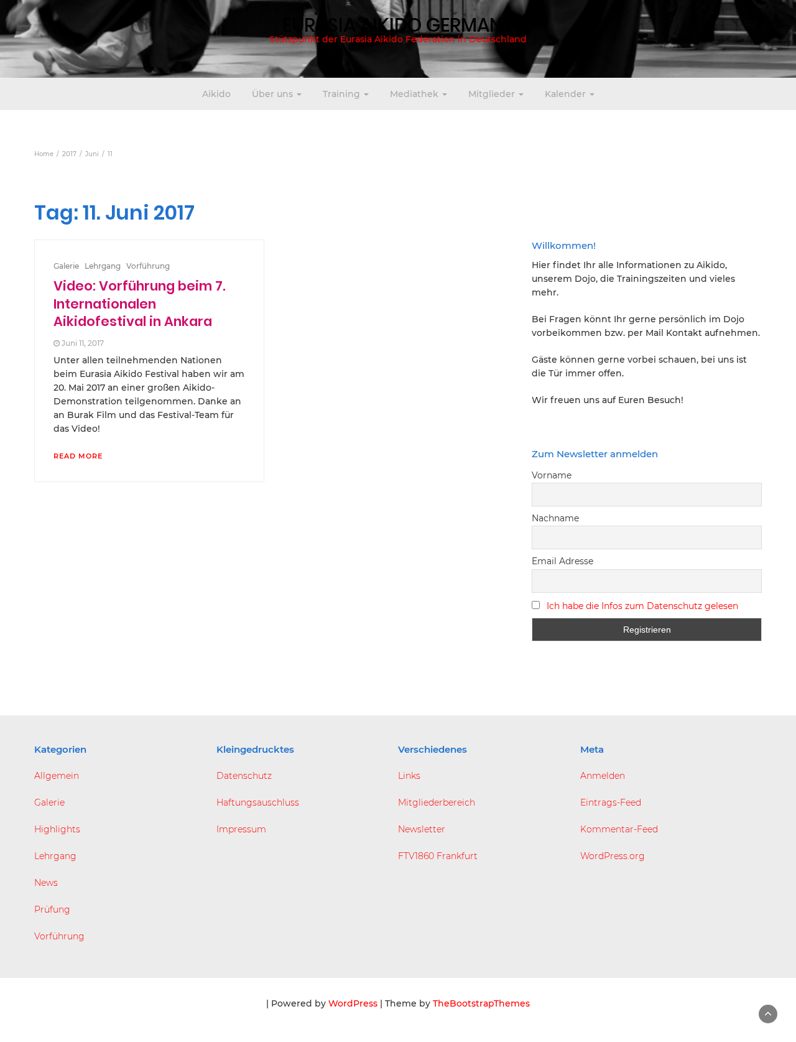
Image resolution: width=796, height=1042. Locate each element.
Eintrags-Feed (610, 802)
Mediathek (415, 94)
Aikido (216, 94)
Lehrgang (103, 266)
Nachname (555, 518)
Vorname (552, 475)
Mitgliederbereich (436, 802)
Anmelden (602, 775)
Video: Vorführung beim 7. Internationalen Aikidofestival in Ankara (139, 303)
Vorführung (148, 266)
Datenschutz (244, 775)
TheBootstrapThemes (481, 1003)
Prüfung (52, 909)
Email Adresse (562, 561)
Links (409, 775)
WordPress (352, 1003)
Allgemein (56, 775)
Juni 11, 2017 (83, 343)
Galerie (66, 266)
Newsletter (421, 829)
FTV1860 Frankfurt (438, 856)
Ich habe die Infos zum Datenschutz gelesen (642, 606)
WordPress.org (612, 856)
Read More (78, 456)
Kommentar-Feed (619, 829)
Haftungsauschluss (257, 802)
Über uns (273, 94)
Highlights (57, 829)
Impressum (241, 829)
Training (343, 94)
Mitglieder (492, 94)
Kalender (566, 94)
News (46, 882)
